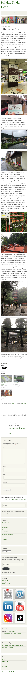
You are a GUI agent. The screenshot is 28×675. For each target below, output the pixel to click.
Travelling (13, 403)
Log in (3, 659)
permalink (24, 403)
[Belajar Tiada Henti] (14, 23)
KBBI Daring (5, 580)
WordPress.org (5, 666)
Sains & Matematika (6, 537)
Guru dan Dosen (6, 583)
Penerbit (4, 530)
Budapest (3, 396)
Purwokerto (16, 382)
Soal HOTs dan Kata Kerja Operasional (10, 650)
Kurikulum (4, 525)
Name (4, 466)
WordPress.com (14, 673)
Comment (5, 447)
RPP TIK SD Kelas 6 (22, 407)
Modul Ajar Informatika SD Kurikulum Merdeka (15, 636)
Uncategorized (5, 542)
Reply (9, 433)
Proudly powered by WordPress (9, 671)
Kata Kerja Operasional (17, 633)
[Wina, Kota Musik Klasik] (6, 378)
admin (9, 26)
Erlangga (6, 531)
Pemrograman (5, 527)
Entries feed (5, 661)
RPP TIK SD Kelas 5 (11, 631)
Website (5, 482)
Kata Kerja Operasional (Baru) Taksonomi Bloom (13, 645)
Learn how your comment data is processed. (14, 499)
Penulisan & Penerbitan (7, 534)
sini (24, 513)
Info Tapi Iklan (5, 522)
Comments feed (5, 664)
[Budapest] (6, 392)
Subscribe (6, 569)
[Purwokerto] (18, 378)
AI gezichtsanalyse (6, 633)
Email (4, 474)
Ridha (10, 423)
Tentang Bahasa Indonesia (8, 582)
